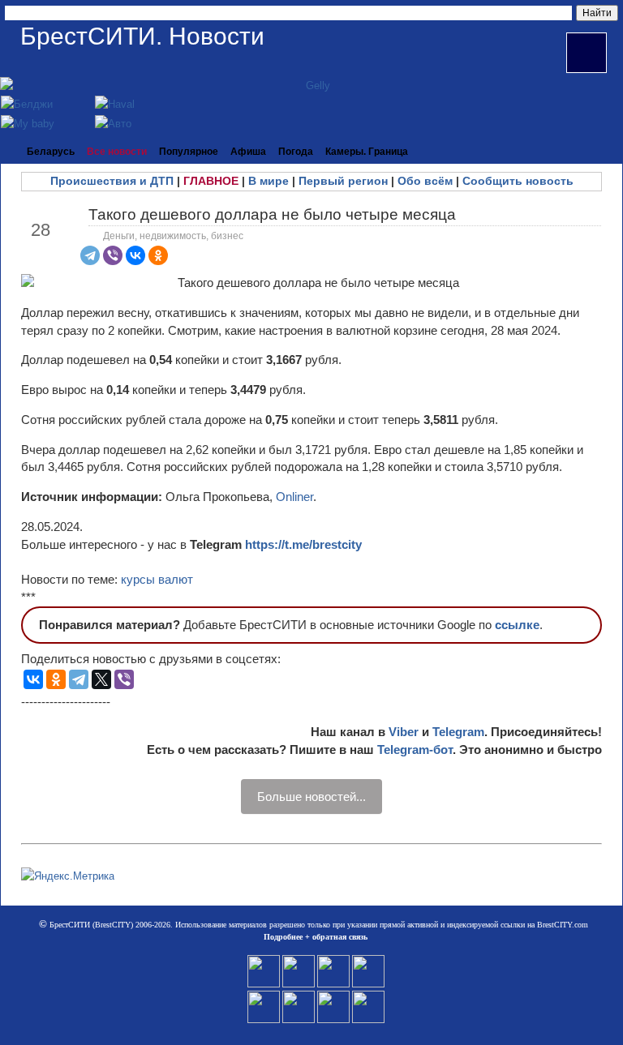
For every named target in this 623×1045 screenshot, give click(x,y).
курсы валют (157, 579)
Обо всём (425, 180)
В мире (268, 180)
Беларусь (51, 151)
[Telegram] (90, 255)
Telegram (458, 732)
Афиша (248, 151)
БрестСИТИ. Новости (142, 36)
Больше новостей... (311, 796)
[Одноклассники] (158, 255)
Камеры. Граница (366, 151)
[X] (101, 679)
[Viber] (112, 255)
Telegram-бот (415, 749)
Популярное (188, 151)
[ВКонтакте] (135, 255)
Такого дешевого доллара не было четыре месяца (272, 214)
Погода (295, 151)
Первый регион (343, 180)
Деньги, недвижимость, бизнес (173, 236)
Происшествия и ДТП (112, 180)
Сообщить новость (518, 180)
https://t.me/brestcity (303, 544)
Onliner (294, 496)
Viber (404, 732)
